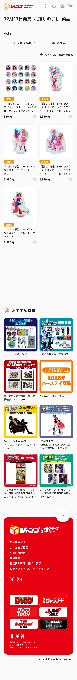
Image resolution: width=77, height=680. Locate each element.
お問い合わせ (17, 553)
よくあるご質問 (19, 547)
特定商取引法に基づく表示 (25, 563)
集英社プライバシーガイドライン (29, 568)
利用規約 (15, 558)
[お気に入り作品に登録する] (34, 116)
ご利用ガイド (17, 542)
